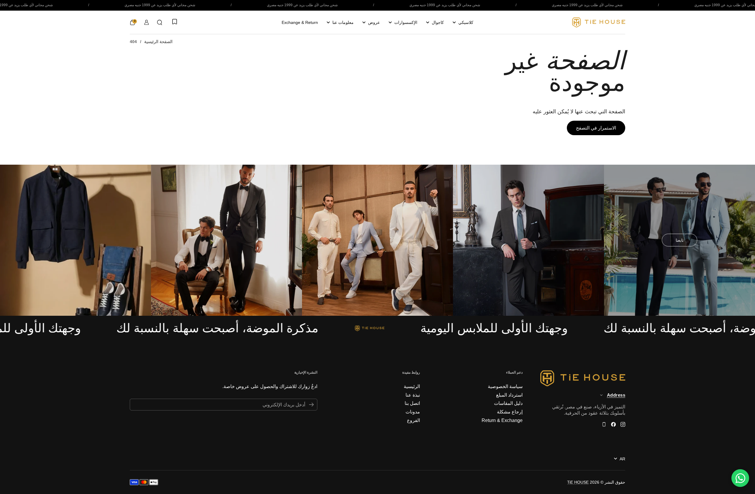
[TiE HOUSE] (598, 22)
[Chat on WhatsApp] (740, 478)
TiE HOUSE (578, 482)
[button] (159, 22)
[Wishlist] (174, 22)
